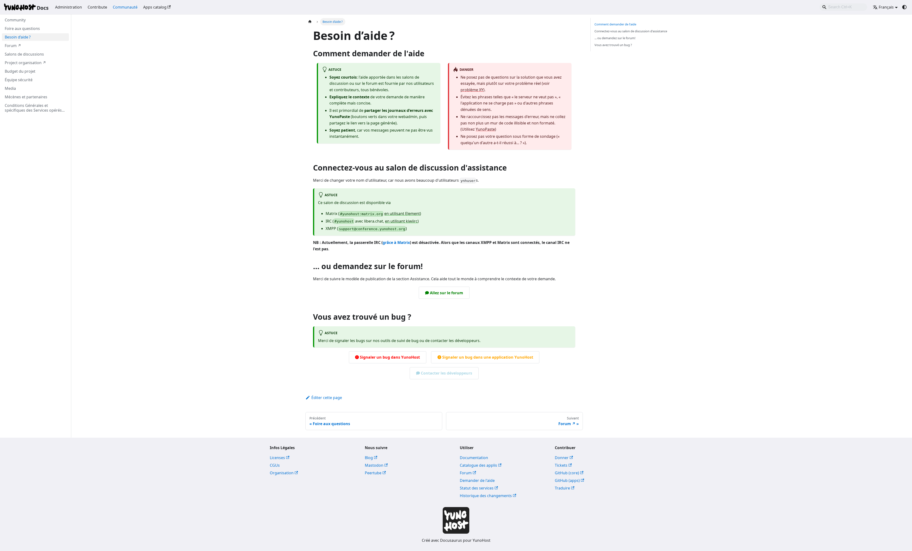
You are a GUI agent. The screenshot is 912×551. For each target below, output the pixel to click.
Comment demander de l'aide (615, 24)
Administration (68, 7)
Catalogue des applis (478, 465)
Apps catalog (154, 7)
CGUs (275, 465)
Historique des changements (486, 495)
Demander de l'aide (477, 480)
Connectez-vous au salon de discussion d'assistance (630, 31)
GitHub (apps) (567, 480)
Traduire (562, 488)
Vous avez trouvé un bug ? (613, 45)
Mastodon (374, 465)
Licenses (277, 457)
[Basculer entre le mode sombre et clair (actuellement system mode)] (904, 7)
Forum (466, 472)
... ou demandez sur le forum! (614, 38)
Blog (369, 457)
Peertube (373, 472)
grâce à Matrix (396, 242)
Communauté (125, 7)
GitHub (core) (567, 472)
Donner (562, 457)
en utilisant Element (402, 213)
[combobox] (843, 7)
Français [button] (886, 7)
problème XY (472, 89)
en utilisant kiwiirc (401, 221)
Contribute (97, 7)
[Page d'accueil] (309, 21)
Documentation (474, 457)
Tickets (561, 465)
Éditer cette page (326, 397)
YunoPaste (485, 129)
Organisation (282, 472)
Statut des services (477, 488)
